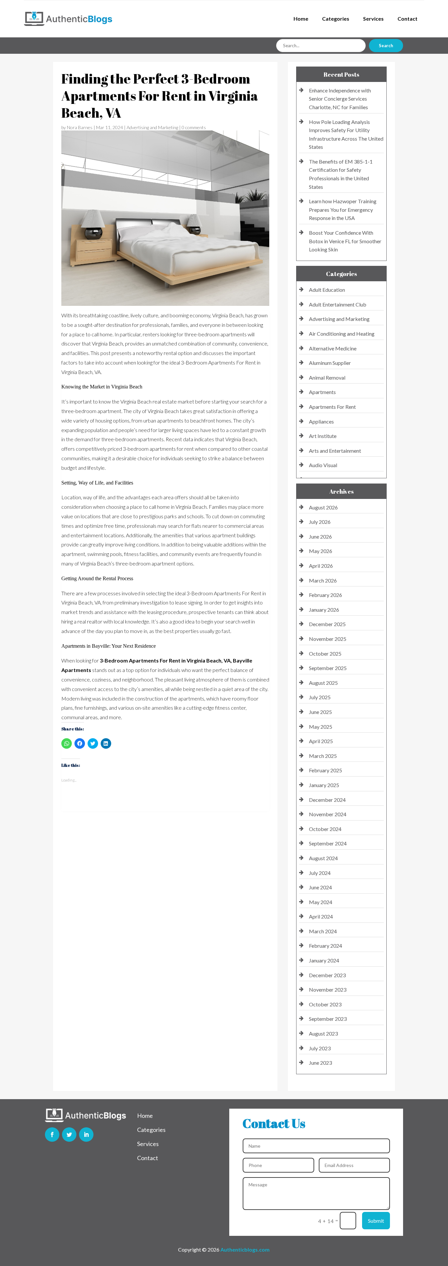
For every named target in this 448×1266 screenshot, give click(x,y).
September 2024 (328, 843)
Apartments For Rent (332, 407)
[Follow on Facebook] (52, 1134)
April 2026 (321, 566)
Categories (335, 18)
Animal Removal (327, 377)
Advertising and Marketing (152, 127)
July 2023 (320, 1048)
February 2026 (325, 595)
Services (373, 18)
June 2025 (320, 712)
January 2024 (324, 960)
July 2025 (320, 697)
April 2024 (321, 916)
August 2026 (323, 507)
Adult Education (327, 290)
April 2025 (321, 741)
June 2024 (320, 887)
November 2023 (327, 989)
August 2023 (323, 1033)
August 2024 (323, 858)
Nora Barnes (79, 127)
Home (301, 18)
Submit (376, 1220)
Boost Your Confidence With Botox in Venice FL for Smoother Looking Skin (345, 240)
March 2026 (323, 580)
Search (386, 45)
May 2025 (320, 726)
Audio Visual (323, 465)
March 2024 (323, 931)
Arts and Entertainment (335, 450)
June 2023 (320, 1062)
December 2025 (327, 624)
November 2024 (327, 814)
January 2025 (324, 785)
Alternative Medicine (332, 348)
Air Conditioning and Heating (342, 333)
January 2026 (324, 609)
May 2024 (320, 902)
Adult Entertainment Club (337, 304)
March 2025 (323, 756)
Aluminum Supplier (330, 363)
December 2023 (327, 975)
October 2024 (325, 829)
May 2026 (320, 551)
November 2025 (327, 639)
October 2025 (325, 653)
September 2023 (328, 1019)
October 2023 (325, 1004)
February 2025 (325, 770)
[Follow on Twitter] (69, 1134)
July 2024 (320, 873)
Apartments (322, 392)
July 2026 (320, 522)
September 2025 (328, 668)
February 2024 (325, 945)
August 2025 (323, 683)
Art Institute (322, 436)
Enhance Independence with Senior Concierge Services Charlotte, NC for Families (340, 98)
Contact (407, 18)
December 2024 (327, 800)
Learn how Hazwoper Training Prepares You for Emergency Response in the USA (343, 209)
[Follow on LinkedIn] (86, 1134)
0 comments (194, 127)
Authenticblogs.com (245, 1249)
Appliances (321, 421)
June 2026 (320, 536)
